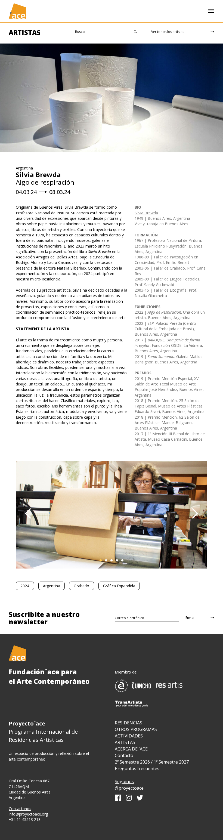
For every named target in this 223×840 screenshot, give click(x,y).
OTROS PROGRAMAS (136, 729)
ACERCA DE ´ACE (131, 749)
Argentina (51, 585)
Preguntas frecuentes (137, 768)
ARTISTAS (125, 742)
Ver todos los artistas (167, 31)
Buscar (80, 31)
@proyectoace (129, 788)
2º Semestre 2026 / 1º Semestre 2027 (152, 762)
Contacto (124, 755)
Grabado (81, 585)
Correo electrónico (129, 618)
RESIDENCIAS (128, 723)
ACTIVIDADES (129, 736)
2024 (24, 585)
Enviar (190, 617)
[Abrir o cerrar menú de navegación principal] (211, 11)
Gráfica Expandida (119, 585)
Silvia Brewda (146, 212)
